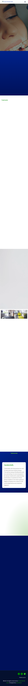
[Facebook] (19, 674)
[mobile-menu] (25, 2)
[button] (2, 315)
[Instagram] (22, 674)
